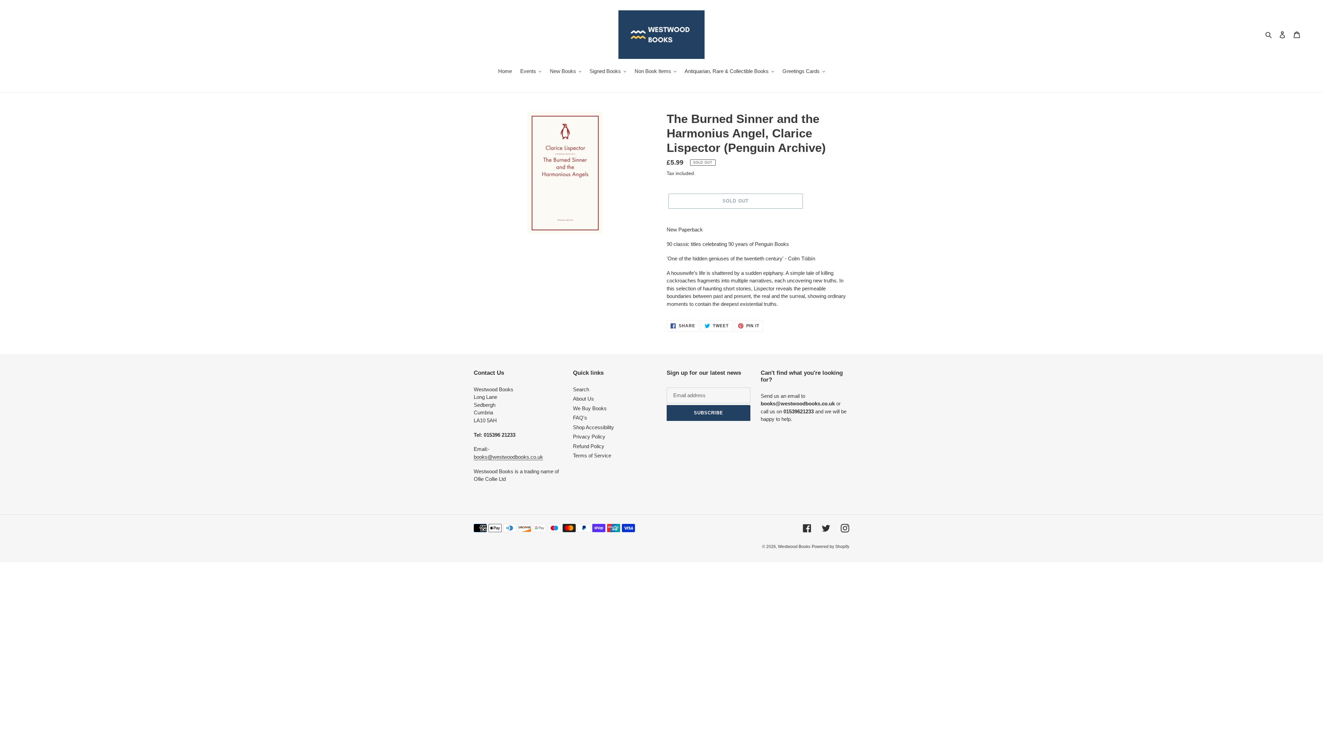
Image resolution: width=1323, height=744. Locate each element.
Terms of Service (592, 455)
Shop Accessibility (593, 427)
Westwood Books (794, 546)
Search (581, 389)
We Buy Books (590, 408)
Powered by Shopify (830, 546)
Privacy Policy (589, 437)
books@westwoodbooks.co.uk (508, 457)
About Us (583, 399)
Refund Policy (588, 446)
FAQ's (580, 418)
